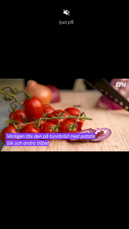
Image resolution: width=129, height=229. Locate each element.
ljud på (66, 22)
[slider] (64, 212)
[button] (21, 220)
